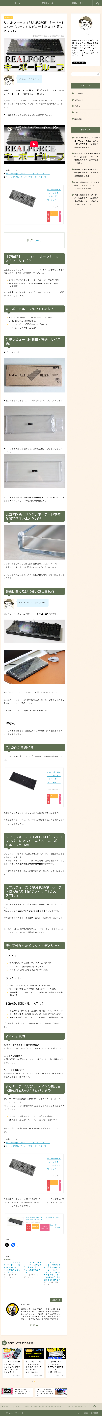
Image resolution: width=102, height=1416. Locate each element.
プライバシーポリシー (13, 1413)
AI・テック (79, 93)
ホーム (17, 3)
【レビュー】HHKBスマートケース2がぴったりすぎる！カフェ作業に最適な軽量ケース (33, 1267)
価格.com (57, 1226)
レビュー (78, 112)
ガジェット (8, 18)
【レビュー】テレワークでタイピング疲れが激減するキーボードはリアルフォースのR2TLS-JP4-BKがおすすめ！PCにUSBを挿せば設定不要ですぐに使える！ (52, 1271)
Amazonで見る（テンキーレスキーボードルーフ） (28, 173)
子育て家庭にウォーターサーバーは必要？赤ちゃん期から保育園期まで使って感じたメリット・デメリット (86, 200)
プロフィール (47, 3)
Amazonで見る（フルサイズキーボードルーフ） (27, 177)
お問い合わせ (77, 3)
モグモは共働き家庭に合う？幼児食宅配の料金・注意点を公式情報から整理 (86, 172)
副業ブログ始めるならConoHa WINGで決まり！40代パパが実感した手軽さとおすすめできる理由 (87, 158)
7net (52, 1225)
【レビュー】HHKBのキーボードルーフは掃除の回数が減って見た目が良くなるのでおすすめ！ (12, 1267)
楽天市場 (48, 216)
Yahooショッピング (45, 1227)
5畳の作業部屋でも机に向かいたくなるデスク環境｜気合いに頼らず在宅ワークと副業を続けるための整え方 (87, 142)
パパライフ (79, 106)
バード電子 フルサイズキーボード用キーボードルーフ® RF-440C (43, 1218)
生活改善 (78, 119)
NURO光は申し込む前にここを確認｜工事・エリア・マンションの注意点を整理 (87, 185)
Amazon (54, 213)
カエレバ (38, 1222)
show (38, 241)
